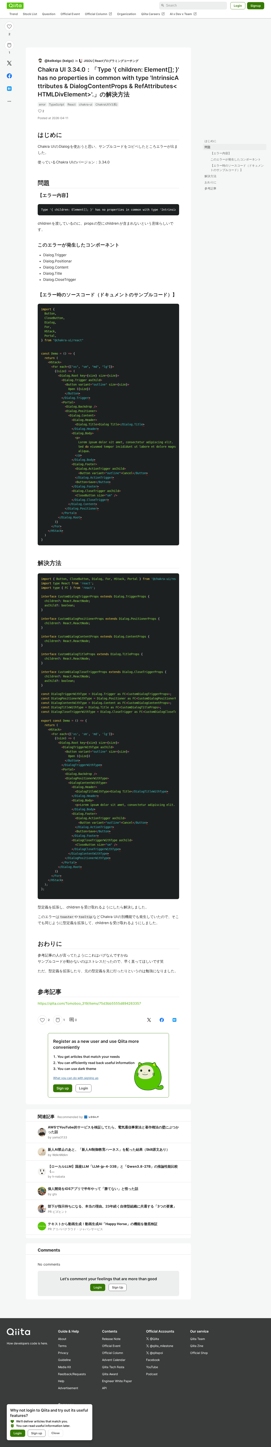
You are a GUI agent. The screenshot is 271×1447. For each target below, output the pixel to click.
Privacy (63, 1353)
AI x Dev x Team (183, 14)
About (62, 1339)
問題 (207, 147)
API (104, 1388)
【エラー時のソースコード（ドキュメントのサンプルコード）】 (237, 168)
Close (55, 1433)
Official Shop (199, 1353)
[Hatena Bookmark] (9, 88)
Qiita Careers (153, 14)
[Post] (9, 63)
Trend (13, 14)
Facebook (153, 1360)
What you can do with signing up (75, 1078)
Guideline (64, 1360)
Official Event (70, 14)
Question (48, 14)
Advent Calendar (113, 1360)
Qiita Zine (196, 1346)
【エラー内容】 (220, 153)
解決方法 (210, 176)
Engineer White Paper (117, 1381)
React (72, 104)
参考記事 (210, 188)
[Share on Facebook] (9, 76)
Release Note (111, 1339)
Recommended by (70, 1117)
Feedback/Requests (72, 1374)
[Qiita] (15, 5)
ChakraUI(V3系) (106, 104)
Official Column (98, 14)
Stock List (30, 14)
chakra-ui (85, 104)
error (42, 104)
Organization (126, 14)
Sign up (36, 1433)
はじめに (210, 141)
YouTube (152, 1367)
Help (61, 1381)
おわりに (210, 182)
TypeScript (56, 104)
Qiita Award (110, 1374)
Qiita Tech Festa (113, 1367)
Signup (255, 5)
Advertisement (68, 1388)
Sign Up (117, 1287)
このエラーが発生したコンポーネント (235, 159)
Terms (62, 1346)
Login (238, 5)
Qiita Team (197, 1339)
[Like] (9, 26)
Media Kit (64, 1367)
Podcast (152, 1374)
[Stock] (9, 45)
